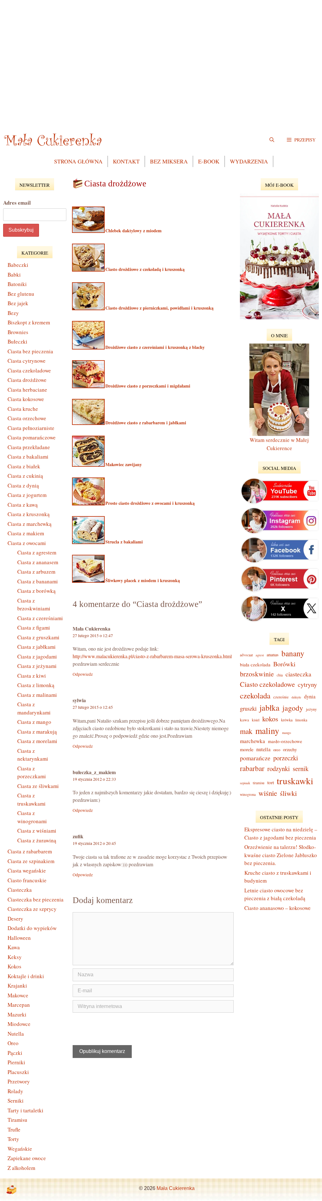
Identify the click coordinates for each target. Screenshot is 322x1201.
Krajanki (17, 985)
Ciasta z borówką (36, 590)
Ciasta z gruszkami (38, 637)
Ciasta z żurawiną (36, 840)
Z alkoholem (21, 1167)
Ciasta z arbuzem (36, 571)
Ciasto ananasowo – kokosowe (277, 908)
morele (246, 749)
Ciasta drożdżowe (27, 379)
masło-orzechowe (285, 741)
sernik (300, 768)
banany (292, 653)
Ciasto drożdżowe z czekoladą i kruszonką (144, 269)
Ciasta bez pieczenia (30, 351)
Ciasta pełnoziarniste (31, 428)
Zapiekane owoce (27, 1158)
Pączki (15, 1052)
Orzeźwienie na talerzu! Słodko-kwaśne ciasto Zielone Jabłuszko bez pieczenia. (280, 855)
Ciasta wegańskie (27, 870)
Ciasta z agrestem (36, 552)
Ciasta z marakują (37, 731)
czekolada (255, 695)
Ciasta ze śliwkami (38, 786)
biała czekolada (255, 664)
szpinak (245, 783)
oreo (276, 749)
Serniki (16, 1100)
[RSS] (11, 1190)
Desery (15, 918)
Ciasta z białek (24, 466)
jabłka (269, 707)
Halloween (19, 937)
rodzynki (278, 768)
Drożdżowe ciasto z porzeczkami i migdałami (147, 386)
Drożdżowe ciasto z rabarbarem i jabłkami (145, 422)
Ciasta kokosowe (26, 399)
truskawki (295, 780)
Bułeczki (17, 341)
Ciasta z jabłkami (36, 646)
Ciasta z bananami (37, 581)
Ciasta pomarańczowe (32, 437)
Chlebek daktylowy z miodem (133, 230)
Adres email (17, 203)
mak (246, 731)
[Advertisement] (161, 63)
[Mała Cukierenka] (54, 139)
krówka (286, 719)
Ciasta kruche (23, 408)
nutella (263, 749)
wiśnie (267, 793)
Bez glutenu (21, 293)
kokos (270, 718)
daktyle (296, 697)
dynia (309, 696)
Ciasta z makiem (26, 533)
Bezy (13, 313)
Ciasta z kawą (23, 504)
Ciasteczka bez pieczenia (36, 899)
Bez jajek (18, 303)
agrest (260, 655)
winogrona (248, 794)
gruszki (248, 708)
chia (280, 675)
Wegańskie (20, 1148)
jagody (292, 708)
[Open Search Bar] (272, 139)
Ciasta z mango (34, 721)
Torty (13, 1139)
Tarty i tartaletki (25, 1110)
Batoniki (17, 284)
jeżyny (311, 709)
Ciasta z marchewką (30, 523)
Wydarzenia (249, 161)
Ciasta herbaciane (27, 389)
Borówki (284, 664)
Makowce (18, 995)
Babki (14, 274)
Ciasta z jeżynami (37, 665)
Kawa (14, 947)
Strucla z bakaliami (123, 541)
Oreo (13, 1043)
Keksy (15, 957)
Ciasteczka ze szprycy (32, 908)
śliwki (288, 793)
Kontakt (126, 161)
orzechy (290, 749)
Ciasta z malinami (37, 694)
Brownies (18, 332)
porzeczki (285, 757)
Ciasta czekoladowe (29, 370)
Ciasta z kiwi (31, 675)
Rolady (15, 1091)
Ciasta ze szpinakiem (31, 861)
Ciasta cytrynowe (27, 360)
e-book (208, 161)
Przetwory (19, 1081)
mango (286, 732)
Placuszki (18, 1072)
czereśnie (281, 697)
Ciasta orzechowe (27, 418)
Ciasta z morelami (37, 741)
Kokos (14, 966)
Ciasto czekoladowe (267, 684)
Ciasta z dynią (23, 485)
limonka (301, 720)
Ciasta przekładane (29, 447)
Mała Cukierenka (176, 1188)
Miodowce (19, 1023)
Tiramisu (17, 1119)
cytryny (307, 684)
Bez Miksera (169, 161)
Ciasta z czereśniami (40, 618)
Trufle (14, 1129)
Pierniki (16, 1062)
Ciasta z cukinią (25, 475)
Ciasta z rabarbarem (30, 851)
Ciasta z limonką (35, 685)
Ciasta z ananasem (37, 562)
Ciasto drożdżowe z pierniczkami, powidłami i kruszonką (159, 308)
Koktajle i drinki (26, 976)
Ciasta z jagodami (37, 656)
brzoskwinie (257, 673)
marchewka (252, 741)
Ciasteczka (20, 889)
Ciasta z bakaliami (28, 456)
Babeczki (18, 264)
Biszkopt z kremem (29, 322)
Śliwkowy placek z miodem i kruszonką (142, 580)
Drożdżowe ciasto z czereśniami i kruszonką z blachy (154, 347)
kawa (244, 720)
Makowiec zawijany (123, 464)
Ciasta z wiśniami (36, 830)
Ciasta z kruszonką (29, 514)
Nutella (16, 1033)
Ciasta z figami (33, 627)
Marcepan (19, 1004)
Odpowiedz (83, 674)
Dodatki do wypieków (32, 928)
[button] (301, 139)
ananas (273, 655)
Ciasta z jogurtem (27, 495)
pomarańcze (255, 758)
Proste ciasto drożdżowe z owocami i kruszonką (149, 503)
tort (270, 782)
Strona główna (78, 161)
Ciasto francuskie (27, 880)
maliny (267, 730)
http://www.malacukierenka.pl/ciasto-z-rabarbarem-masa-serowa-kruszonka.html (152, 656)
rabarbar (252, 768)
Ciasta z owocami (27, 543)
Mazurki (17, 1014)
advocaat (246, 655)
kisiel (255, 720)
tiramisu (258, 782)
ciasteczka (298, 674)
